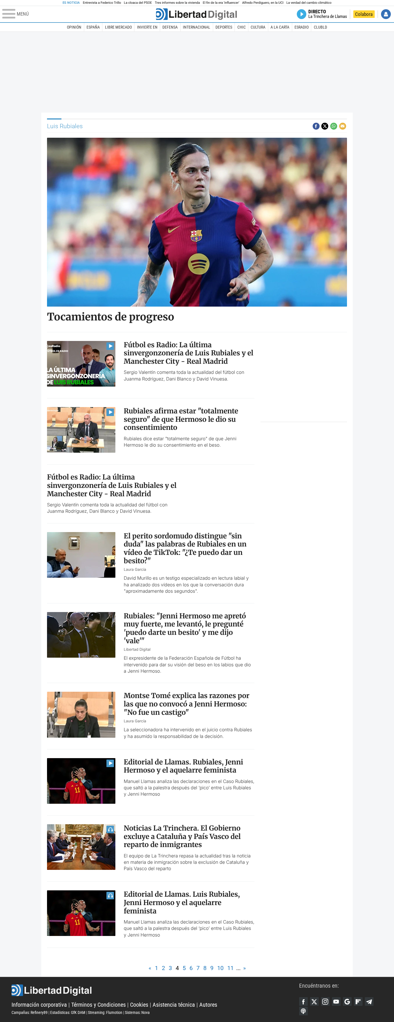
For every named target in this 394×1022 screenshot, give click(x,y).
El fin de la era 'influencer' (221, 3)
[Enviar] (333, 126)
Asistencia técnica (174, 1004)
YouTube (336, 1001)
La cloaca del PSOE (138, 3)
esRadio (301, 27)
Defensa (170, 27)
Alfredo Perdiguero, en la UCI (262, 3)
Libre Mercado (118, 27)
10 (220, 968)
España (93, 27)
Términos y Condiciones (98, 1004)
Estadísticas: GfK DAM (67, 1012)
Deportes (223, 27)
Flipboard (358, 1001)
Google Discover (347, 1001)
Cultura (258, 27)
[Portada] (196, 14)
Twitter (314, 1001)
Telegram (369, 1001)
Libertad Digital (155, 990)
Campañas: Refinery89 (30, 1012)
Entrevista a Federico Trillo (102, 3)
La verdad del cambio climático (308, 3)
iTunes (303, 1011)
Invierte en (147, 27)
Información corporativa (39, 1004)
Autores (208, 1004)
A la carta (280, 27)
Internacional (196, 27)
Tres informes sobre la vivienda (177, 3)
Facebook (303, 1001)
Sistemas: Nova (137, 1012)
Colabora (364, 14)
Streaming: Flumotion (105, 1012)
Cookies (139, 1004)
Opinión (74, 27)
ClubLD (320, 27)
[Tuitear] (324, 126)
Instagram (325, 1001)
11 (230, 968)
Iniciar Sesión (386, 14)
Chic (241, 27)
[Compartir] (316, 126)
